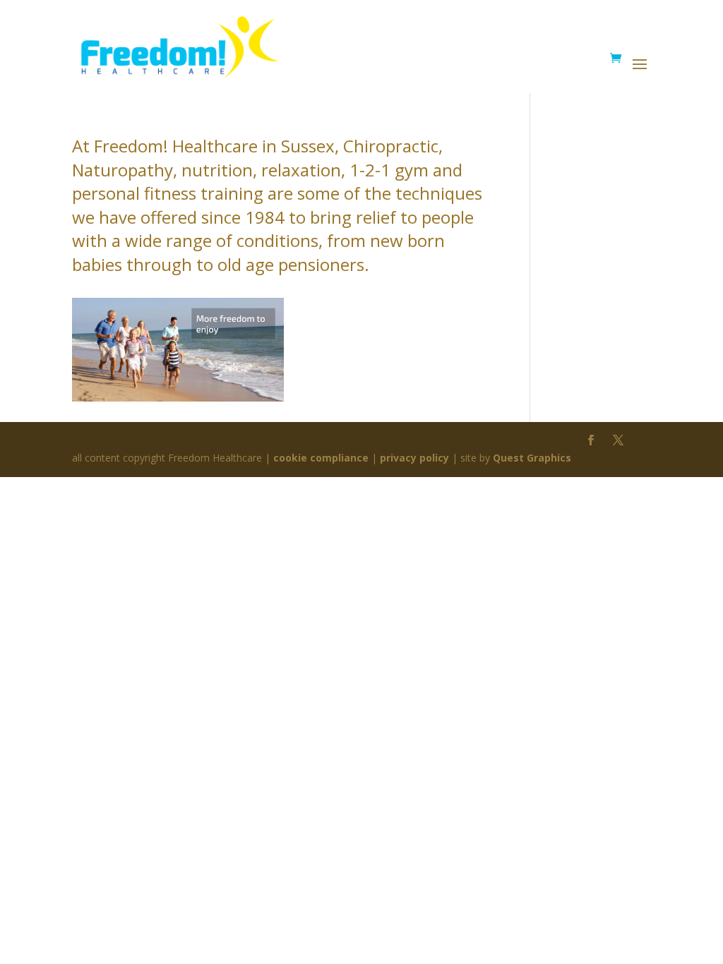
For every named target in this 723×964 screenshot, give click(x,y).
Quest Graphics (532, 457)
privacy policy (414, 457)
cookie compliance (321, 457)
